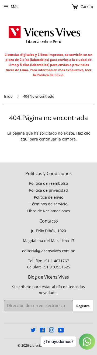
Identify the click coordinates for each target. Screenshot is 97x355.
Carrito (86, 6)
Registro (82, 306)
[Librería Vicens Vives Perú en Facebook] (42, 330)
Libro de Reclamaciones (48, 210)
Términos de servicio (48, 203)
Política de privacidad (48, 190)
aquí (24, 139)
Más (14, 6)
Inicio (8, 96)
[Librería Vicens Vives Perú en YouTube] (61, 330)
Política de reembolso (48, 183)
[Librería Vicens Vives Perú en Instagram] (51, 330)
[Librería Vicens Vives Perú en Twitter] (33, 330)
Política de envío (48, 197)
